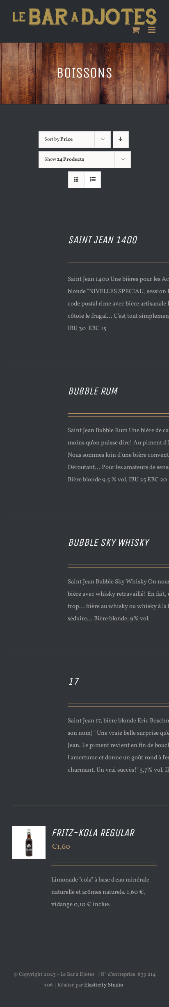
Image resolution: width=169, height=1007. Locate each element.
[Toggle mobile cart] (136, 29)
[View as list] (92, 180)
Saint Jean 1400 (102, 240)
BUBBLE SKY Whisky (108, 542)
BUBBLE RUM (92, 391)
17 (73, 681)
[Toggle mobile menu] (152, 29)
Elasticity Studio (103, 985)
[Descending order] (121, 139)
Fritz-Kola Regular (92, 833)
